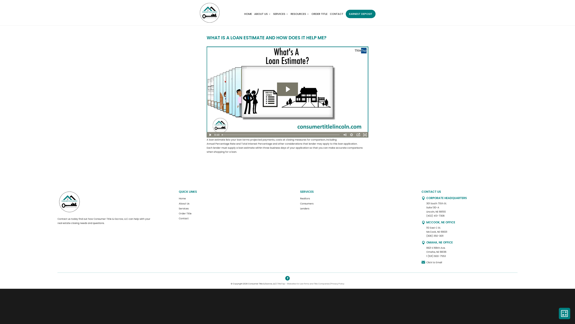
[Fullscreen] (365, 135)
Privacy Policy (337, 283)
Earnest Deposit (360, 14)
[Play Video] (210, 135)
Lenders (304, 208)
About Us (261, 14)
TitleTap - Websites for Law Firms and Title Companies (303, 283)
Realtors (305, 198)
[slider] (281, 135)
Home (248, 14)
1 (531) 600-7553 (436, 256)
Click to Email (434, 262)
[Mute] (344, 135)
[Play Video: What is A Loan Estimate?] (287, 89)
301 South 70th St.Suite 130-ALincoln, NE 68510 (436, 207)
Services (279, 14)
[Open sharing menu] (358, 135)
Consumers (307, 203)
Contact (336, 14)
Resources (298, 14)
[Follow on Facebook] (287, 278)
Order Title (319, 14)
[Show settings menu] (351, 135)
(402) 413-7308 (435, 216)
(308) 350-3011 (435, 236)
